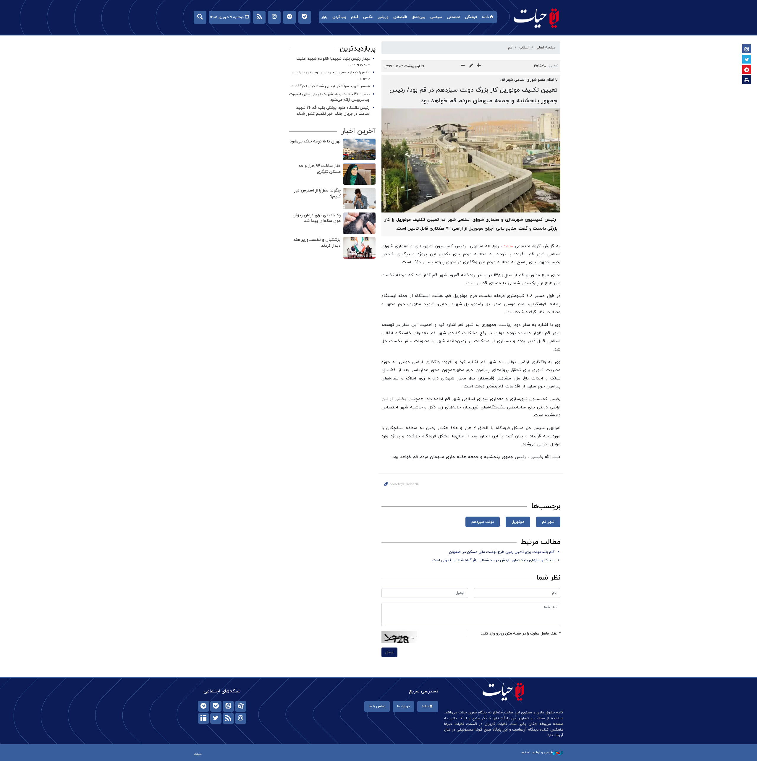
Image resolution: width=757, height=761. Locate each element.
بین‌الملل (419, 17)
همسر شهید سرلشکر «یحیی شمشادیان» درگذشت (330, 86)
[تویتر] (215, 718)
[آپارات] (240, 706)
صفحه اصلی (546, 47)
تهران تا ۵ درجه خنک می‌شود (315, 141)
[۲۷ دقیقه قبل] (359, 248)
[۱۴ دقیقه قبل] (359, 149)
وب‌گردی (339, 17)
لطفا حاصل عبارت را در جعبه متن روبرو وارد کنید (520, 633)
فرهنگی (471, 17)
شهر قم (548, 522)
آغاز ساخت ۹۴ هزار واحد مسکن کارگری (319, 169)
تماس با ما (377, 706)
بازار (324, 17)
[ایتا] (228, 706)
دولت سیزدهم (482, 522)
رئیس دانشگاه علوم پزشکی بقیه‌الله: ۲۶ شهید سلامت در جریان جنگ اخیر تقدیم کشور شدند (333, 110)
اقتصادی (400, 17)
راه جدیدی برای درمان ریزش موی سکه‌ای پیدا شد (316, 218)
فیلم (354, 17)
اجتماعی (453, 17)
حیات (536, 18)
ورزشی (383, 17)
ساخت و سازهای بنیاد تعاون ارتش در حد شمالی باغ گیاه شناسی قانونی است (493, 560)
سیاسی (436, 17)
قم (510, 47)
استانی (524, 47)
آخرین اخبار (358, 131)
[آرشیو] (203, 718)
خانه (485, 17)
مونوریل (518, 522)
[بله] (215, 706)
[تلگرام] (203, 706)
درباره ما (403, 706)
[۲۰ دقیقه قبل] (359, 223)
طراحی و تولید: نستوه (537, 752)
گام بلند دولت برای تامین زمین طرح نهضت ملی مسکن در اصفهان (501, 552)
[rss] (228, 718)
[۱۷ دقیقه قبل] (359, 198)
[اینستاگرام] (240, 718)
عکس (368, 17)
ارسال (389, 652)
